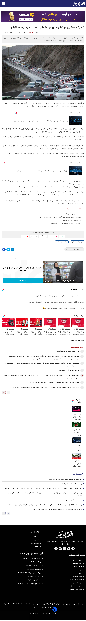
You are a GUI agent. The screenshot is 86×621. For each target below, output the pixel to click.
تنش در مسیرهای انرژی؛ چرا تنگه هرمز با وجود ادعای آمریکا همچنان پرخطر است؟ (54, 382)
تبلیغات (36, 537)
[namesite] (79, 3)
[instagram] (64, 549)
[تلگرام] (12, 249)
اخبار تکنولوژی (77, 576)
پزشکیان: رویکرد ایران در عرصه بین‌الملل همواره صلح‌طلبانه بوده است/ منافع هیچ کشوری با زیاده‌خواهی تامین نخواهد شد (45, 505)
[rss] (56, 549)
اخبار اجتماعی (77, 583)
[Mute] (48, 281)
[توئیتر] (8, 249)
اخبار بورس (78, 566)
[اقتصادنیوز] (64, 534)
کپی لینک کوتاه (78, 249)
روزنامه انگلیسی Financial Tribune (29, 573)
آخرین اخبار (78, 474)
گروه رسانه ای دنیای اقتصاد (32, 558)
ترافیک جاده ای (77, 242)
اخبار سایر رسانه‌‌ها (76, 589)
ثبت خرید (22, 280)
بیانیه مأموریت (34, 546)
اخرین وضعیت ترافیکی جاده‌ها (72, 220)
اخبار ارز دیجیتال (76, 586)
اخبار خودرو (78, 573)
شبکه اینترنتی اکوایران (33, 566)
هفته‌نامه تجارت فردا (34, 569)
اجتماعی (30, 33)
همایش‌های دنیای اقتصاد (32, 580)
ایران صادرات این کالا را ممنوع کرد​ (69, 370)
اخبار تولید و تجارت (75, 579)
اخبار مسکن (78, 570)
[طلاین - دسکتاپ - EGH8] (43, 16)
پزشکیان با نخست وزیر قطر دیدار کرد (71, 484)
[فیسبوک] (4, 249)
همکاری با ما (35, 543)
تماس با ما (35, 540)
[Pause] (45, 281)
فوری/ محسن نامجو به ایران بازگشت (68, 351)
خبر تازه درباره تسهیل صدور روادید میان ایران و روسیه (65, 479)
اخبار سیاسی (77, 563)
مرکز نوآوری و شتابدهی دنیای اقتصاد (28, 584)
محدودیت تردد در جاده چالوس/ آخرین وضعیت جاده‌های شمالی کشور (60, 217)
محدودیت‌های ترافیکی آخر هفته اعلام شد (68, 214)
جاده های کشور (62, 242)
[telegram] (60, 549)
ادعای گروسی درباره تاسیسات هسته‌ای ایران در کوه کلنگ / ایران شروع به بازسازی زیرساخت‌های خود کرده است (45, 387)
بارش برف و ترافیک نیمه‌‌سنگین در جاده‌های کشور (66, 224)
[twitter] (68, 549)
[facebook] (73, 549)
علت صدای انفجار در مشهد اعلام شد (70, 500)
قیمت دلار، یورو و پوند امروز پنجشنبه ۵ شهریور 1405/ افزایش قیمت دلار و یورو (57, 509)
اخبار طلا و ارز (77, 560)
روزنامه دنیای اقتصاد (34, 562)
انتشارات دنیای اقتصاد (33, 576)
